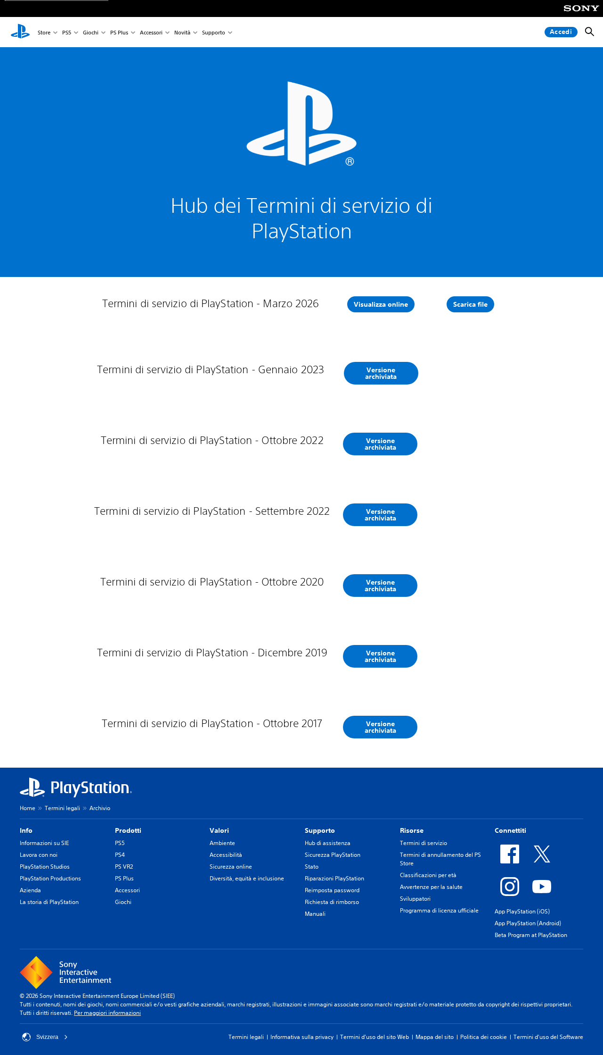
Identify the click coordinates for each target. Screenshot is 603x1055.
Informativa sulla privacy (302, 1037)
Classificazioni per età (428, 875)
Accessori (151, 32)
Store (44, 32)
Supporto (213, 32)
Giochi (90, 32)
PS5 (66, 32)
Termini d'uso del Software (548, 1037)
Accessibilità (226, 855)
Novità (182, 32)
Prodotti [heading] (128, 830)
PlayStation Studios (45, 866)
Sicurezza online (231, 866)
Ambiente (222, 843)
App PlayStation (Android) (528, 923)
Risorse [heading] (412, 830)
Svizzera (47, 1037)
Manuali (315, 914)
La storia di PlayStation (49, 902)
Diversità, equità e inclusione (247, 878)
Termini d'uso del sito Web (374, 1037)
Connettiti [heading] (510, 830)
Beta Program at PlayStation (531, 935)
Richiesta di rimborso (332, 902)
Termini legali (62, 808)
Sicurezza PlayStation (332, 855)
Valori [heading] (219, 830)
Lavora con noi (38, 855)
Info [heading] (26, 830)
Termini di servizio (423, 843)
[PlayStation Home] (20, 32)
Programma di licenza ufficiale (439, 910)
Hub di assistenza (327, 843)
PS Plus (119, 32)
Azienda (30, 890)
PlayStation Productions (50, 878)
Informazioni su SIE (44, 843)
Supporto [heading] (320, 830)
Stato (311, 866)
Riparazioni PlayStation (334, 878)
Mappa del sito (435, 1037)
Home (27, 808)
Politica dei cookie (483, 1037)
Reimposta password (332, 890)
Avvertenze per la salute (431, 887)
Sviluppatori (415, 899)
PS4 (120, 855)
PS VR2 (124, 866)
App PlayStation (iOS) (522, 911)
